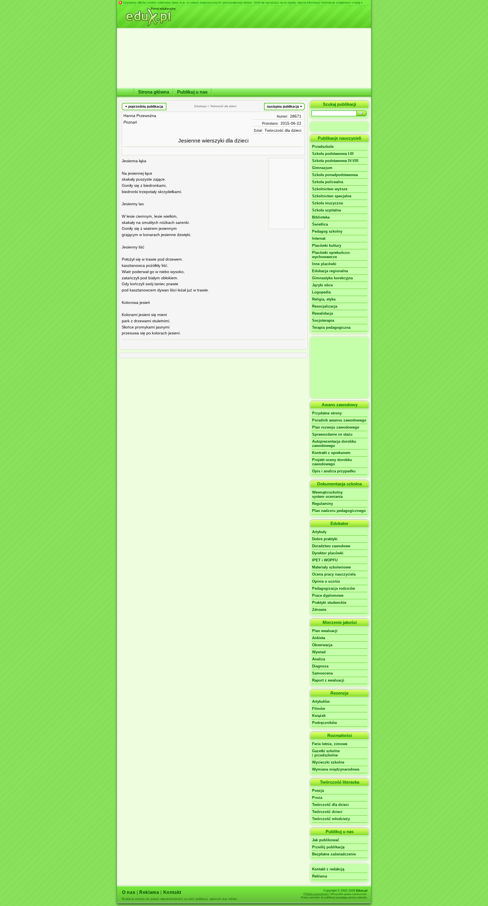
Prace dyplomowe (327, 595)
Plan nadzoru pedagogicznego (339, 511)
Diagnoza (320, 666)
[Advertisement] (287, 193)
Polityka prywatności (316, 894)
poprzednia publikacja (144, 106)
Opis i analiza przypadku (334, 471)
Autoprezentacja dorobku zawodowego (334, 443)
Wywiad (319, 652)
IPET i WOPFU (324, 560)
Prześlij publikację (328, 847)
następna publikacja (284, 106)
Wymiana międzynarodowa (335, 769)
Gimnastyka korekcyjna (332, 278)
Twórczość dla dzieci (283, 130)
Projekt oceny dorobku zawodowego (332, 462)
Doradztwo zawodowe (331, 546)
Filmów (318, 708)
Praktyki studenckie (329, 602)
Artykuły (319, 532)
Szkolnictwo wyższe (329, 189)
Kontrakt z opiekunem (331, 453)
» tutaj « (357, 2)
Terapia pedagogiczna (331, 327)
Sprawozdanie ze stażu (332, 434)
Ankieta (318, 638)
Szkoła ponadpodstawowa (335, 175)
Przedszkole (323, 146)
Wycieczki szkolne (328, 762)
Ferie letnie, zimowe (329, 744)
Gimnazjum (322, 168)
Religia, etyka (324, 299)
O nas (128, 892)
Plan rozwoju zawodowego (335, 427)
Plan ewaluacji (324, 631)
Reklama (319, 876)
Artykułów (321, 701)
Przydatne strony (327, 413)
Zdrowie (319, 609)
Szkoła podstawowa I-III (333, 154)
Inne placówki (324, 264)
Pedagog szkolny (327, 231)
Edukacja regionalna (330, 271)
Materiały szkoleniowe (331, 567)
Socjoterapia (323, 320)
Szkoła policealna (327, 182)
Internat (318, 238)
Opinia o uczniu (326, 581)
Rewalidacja (322, 313)
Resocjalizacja (324, 306)
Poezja (318, 790)
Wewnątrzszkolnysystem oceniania (327, 494)
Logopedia (321, 292)
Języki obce (322, 285)
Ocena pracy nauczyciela (334, 574)
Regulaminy (322, 503)
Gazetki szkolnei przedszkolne (326, 753)
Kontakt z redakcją (328, 869)
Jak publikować (325, 840)
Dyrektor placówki (327, 553)
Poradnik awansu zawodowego (339, 420)
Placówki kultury (326, 245)
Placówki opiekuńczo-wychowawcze (331, 254)
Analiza (318, 659)
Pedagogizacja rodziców (333, 588)
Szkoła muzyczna (327, 203)
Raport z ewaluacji (328, 680)
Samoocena (322, 673)
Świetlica (320, 224)
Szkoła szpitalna (326, 210)
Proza (317, 797)
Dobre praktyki (324, 539)
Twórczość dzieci (327, 812)
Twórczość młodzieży (331, 819)
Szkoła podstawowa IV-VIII (335, 161)
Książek (319, 715)
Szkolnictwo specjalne (331, 196)
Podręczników (324, 723)
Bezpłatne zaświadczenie (334, 854)
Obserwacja (322, 645)
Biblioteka (321, 217)
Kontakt (172, 892)
